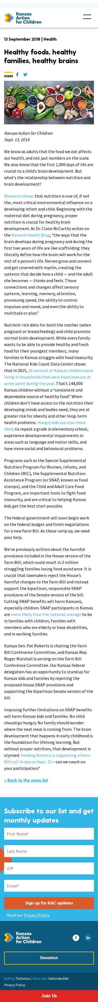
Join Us (49, 996)
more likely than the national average (46, 614)
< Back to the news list (26, 780)
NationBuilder (58, 978)
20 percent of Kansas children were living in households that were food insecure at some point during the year (48, 377)
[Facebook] (17, 75)
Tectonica (23, 978)
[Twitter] (25, 75)
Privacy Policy (37, 915)
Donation (49, 958)
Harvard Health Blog (30, 235)
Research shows (19, 196)
